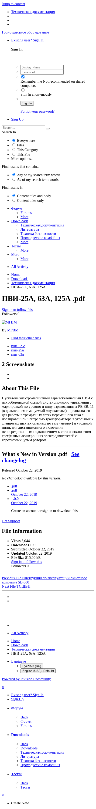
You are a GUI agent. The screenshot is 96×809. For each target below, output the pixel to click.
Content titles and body (34, 196)
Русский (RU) (31, 666)
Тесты (16, 246)
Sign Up (17, 119)
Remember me (31, 81)
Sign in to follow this (17, 310)
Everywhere (26, 140)
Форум (16, 208)
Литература (30, 229)
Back (24, 717)
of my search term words (38, 175)
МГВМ (12, 330)
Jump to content (13, 4)
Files (20, 145)
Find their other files (26, 338)
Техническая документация (42, 225)
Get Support (11, 521)
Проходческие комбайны (40, 238)
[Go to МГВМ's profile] (9, 322)
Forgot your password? (38, 111)
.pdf (14, 486)
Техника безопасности (38, 234)
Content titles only (30, 200)
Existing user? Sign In (28, 40)
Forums (26, 213)
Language (18, 661)
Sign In (27, 103)
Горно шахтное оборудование (25, 32)
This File (23, 154)
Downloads (19, 221)
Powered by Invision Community (26, 679)
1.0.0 (24, 501)
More (24, 217)
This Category (27, 150)
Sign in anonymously (36, 94)
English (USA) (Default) (38, 671)
